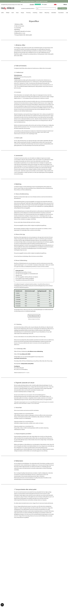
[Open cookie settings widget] (2, 604)
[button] (62, 8)
